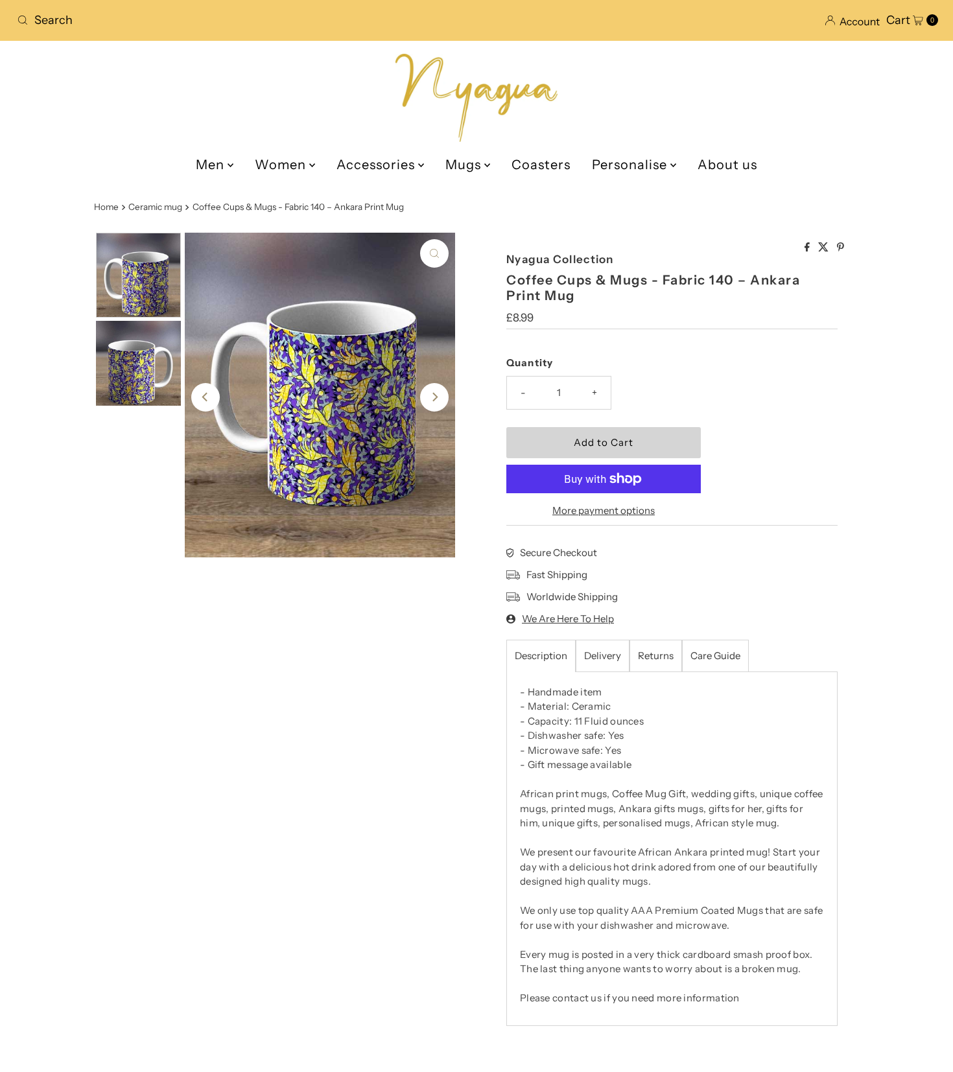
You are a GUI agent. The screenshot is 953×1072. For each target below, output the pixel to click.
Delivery (602, 655)
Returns (656, 655)
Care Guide (715, 655)
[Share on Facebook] (808, 247)
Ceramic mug (155, 207)
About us (727, 164)
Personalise (631, 164)
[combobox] (241, 20)
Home (106, 207)
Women (282, 164)
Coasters (541, 164)
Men (212, 164)
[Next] (434, 397)
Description (541, 655)
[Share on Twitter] (824, 247)
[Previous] (205, 397)
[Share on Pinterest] (840, 247)
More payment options (603, 510)
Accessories (377, 164)
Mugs (464, 164)
